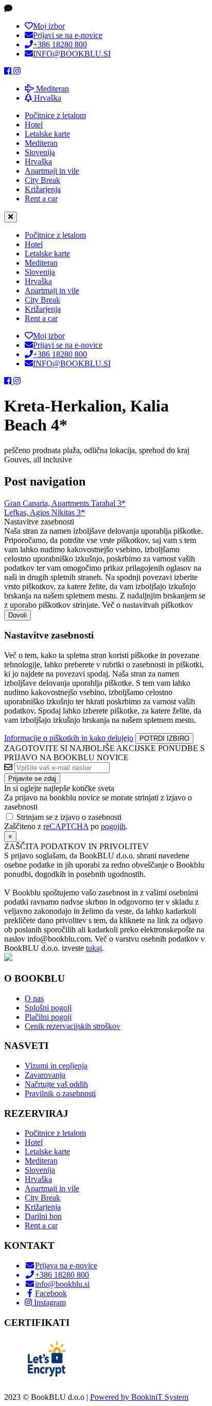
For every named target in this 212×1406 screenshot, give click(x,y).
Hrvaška (46, 97)
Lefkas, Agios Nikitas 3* (44, 512)
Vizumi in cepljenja (56, 1065)
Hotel (34, 124)
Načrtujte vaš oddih (56, 1084)
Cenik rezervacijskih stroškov (72, 1026)
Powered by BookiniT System (139, 1397)
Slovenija (40, 152)
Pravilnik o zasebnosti (60, 1093)
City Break (42, 180)
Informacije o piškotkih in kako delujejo (68, 738)
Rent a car (41, 198)
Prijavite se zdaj (32, 778)
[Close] (10, 217)
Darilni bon (43, 1216)
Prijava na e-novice (66, 1265)
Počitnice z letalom (55, 115)
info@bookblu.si (62, 1284)
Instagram (49, 1302)
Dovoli (17, 615)
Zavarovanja (45, 1075)
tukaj (94, 948)
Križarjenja (43, 189)
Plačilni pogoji (48, 1017)
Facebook (51, 1293)
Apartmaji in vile (52, 170)
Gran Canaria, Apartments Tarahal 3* (65, 503)
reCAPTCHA (66, 826)
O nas (34, 998)
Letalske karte (47, 133)
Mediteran (51, 88)
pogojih (113, 826)
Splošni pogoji (48, 1007)
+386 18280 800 (62, 1274)
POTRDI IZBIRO (164, 738)
